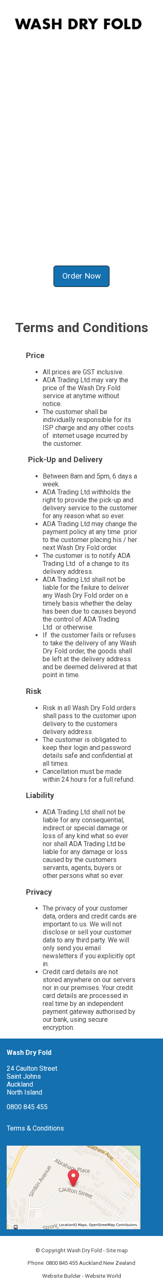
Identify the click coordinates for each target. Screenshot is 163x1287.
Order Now (81, 276)
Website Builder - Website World (81, 1276)
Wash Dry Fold (84, 1250)
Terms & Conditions (35, 1128)
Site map (117, 1250)
